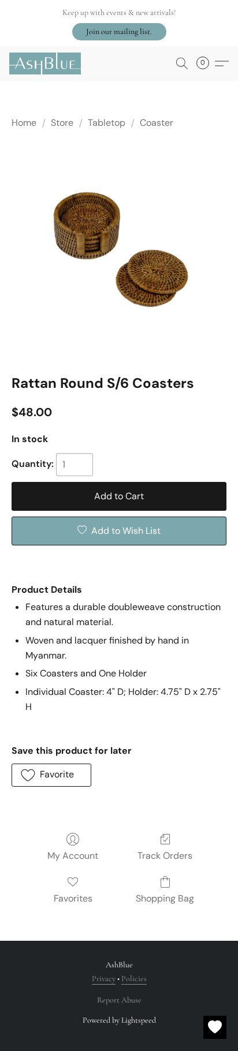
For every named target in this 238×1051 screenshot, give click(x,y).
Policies (134, 978)
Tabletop (106, 123)
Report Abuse (119, 1000)
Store (62, 123)
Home (24, 123)
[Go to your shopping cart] (206, 63)
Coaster (156, 123)
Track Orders (164, 856)
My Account (72, 856)
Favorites (73, 898)
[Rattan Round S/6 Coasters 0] (119, 249)
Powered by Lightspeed (119, 1020)
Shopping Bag (165, 898)
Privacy (104, 978)
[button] (119, 31)
